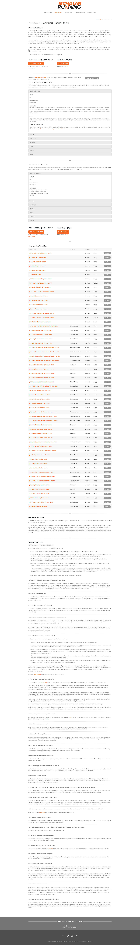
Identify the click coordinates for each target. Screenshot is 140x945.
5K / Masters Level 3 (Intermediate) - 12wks (41, 382)
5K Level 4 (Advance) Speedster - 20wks (40, 433)
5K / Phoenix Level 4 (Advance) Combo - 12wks (42, 450)
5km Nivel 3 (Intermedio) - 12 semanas (40, 390)
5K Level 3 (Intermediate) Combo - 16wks (40, 334)
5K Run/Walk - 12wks (35, 274)
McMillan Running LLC (66, 941)
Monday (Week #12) (35, 173)
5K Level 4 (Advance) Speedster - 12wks (40, 425)
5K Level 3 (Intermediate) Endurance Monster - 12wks (44, 347)
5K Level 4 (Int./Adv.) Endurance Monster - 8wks (43, 442)
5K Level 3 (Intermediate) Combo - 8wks (40, 343)
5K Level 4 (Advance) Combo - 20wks (39, 403)
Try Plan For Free (36, 63)
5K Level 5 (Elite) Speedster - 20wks (39, 493)
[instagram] (77, 936)
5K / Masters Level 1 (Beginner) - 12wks (40, 279)
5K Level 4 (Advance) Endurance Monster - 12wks (43, 412)
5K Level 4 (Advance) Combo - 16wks (39, 399)
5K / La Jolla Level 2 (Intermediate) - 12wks (41, 291)
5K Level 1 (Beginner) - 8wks (37, 270)
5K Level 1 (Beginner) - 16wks (37, 261)
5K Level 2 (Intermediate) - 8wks (38, 309)
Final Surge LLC (77, 941)
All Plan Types (99, 19)
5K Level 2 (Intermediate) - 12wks (38, 296)
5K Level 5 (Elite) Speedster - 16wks (39, 489)
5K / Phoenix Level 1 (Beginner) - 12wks (40, 283)
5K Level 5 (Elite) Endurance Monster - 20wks (42, 480)
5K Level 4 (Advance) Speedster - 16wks (40, 429)
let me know (37, 674)
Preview (107, 253)
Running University (80, 12)
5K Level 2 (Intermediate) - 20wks (38, 304)
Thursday (32, 142)
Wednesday (33, 138)
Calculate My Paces (92, 78)
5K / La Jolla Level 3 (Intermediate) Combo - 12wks (43, 326)
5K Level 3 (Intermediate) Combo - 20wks (40, 339)
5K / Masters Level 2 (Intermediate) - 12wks (41, 313)
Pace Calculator (48, 12)
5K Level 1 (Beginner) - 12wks (37, 257)
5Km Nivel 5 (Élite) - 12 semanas (38, 506)
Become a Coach (91, 12)
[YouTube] (72, 936)
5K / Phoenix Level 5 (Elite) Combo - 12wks (41, 502)
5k (104, 19)
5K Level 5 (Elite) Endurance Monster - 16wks (42, 476)
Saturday (32, 150)
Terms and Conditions (87, 941)
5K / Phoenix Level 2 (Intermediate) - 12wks (41, 317)
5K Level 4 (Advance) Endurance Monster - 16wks (43, 416)
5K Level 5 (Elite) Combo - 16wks (38, 463)
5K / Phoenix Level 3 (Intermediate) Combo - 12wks (43, 386)
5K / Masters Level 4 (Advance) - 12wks (40, 446)
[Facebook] (63, 936)
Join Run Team (68, 12)
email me (50, 848)
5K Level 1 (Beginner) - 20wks (37, 266)
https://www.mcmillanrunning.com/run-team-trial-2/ (52, 128)
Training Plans (58, 12)
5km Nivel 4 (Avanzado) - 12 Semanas (39, 455)
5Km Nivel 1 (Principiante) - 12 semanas (40, 287)
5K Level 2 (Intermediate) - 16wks (38, 300)
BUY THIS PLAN (63, 63)
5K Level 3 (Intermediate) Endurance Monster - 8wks (44, 360)
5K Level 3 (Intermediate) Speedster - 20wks (41, 373)
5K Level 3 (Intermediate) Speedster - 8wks (41, 377)
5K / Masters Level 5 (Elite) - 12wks (39, 498)
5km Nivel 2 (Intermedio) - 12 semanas (40, 321)
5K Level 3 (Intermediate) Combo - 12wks (40, 330)
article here (44, 682)
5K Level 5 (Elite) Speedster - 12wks (39, 485)
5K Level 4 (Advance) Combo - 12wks (39, 394)
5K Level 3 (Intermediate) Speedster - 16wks (41, 369)
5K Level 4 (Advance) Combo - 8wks (39, 407)
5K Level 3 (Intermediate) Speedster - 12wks (41, 364)
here (69, 717)
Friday (31, 146)
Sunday (32, 154)
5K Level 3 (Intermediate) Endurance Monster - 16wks (44, 352)
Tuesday (32, 134)
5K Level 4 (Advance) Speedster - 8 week (40, 437)
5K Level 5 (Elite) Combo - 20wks (38, 467)
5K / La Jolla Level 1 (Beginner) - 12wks (40, 253)
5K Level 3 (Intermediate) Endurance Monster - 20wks (44, 356)
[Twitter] (67, 936)
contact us (42, 812)
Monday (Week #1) (35, 91)
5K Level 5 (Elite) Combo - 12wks (38, 459)
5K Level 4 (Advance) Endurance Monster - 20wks (43, 420)
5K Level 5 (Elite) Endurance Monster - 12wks (41, 472)
